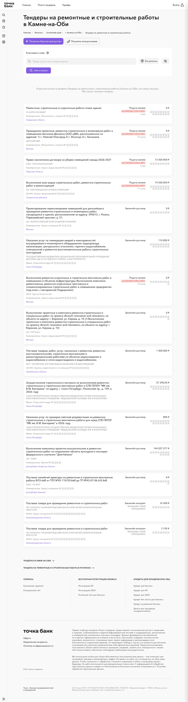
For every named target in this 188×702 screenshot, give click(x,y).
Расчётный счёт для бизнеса (91, 595)
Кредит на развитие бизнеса (147, 604)
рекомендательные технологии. (119, 664)
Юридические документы (35, 642)
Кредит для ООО (142, 595)
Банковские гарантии (33, 586)
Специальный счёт (31, 590)
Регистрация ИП (85, 586)
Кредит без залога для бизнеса (148, 599)
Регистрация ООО (87, 590)
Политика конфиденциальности (38, 646)
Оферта (27, 638)
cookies (90, 656)
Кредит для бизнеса (143, 586)
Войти (176, 5)
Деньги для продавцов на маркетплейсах (144, 609)
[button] (149, 61)
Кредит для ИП (141, 590)
